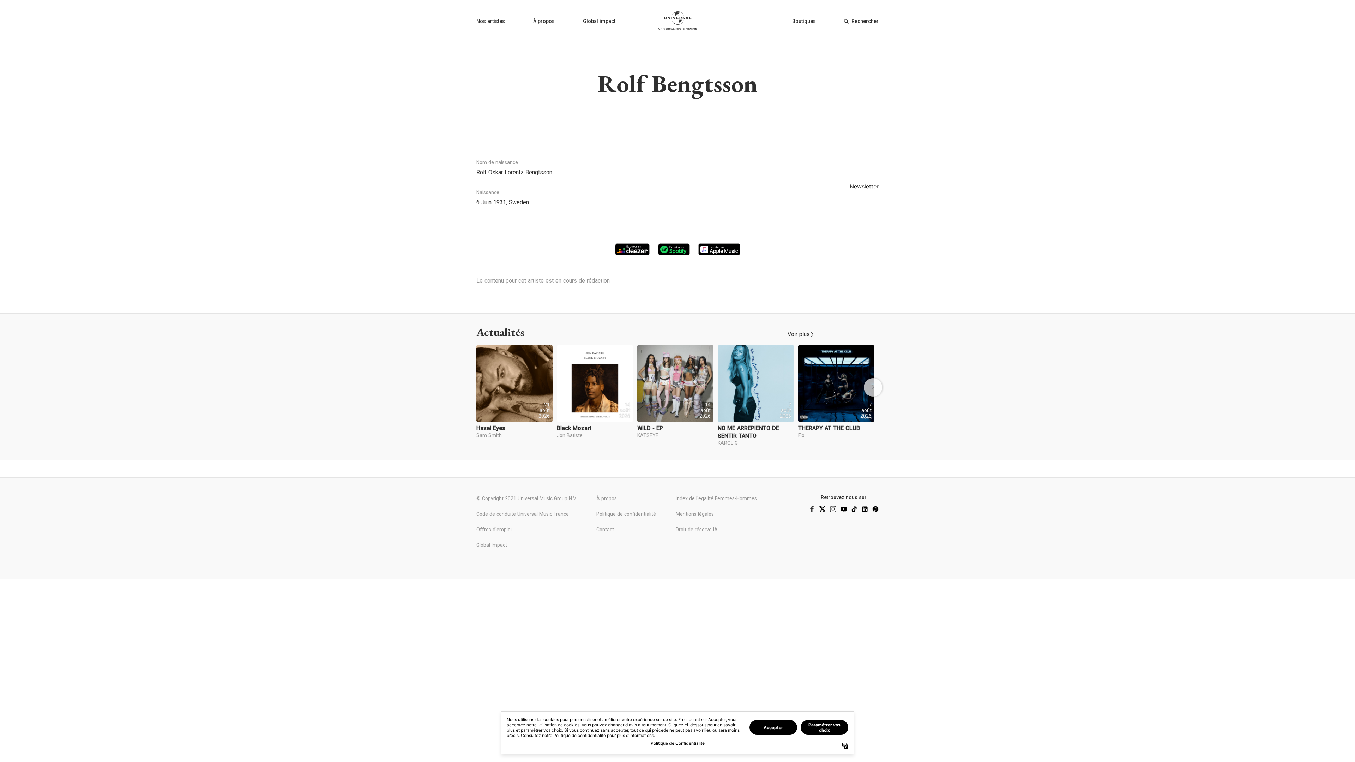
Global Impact (491, 545)
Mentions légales (695, 514)
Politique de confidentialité (626, 514)
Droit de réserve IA (697, 529)
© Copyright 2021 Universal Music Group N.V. (526, 498)
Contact (605, 529)
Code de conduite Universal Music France (522, 514)
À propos (544, 21)
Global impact (599, 21)
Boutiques (804, 21)
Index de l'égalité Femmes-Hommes (716, 498)
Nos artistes (490, 21)
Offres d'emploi (494, 529)
